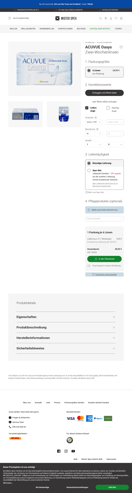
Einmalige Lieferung (102, 163)
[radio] (104, 72)
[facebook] (58, 451)
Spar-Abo (97, 170)
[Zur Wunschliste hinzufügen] (121, 47)
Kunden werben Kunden (98, 403)
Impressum (111, 459)
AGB (75, 459)
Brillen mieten (28, 29)
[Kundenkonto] (110, 18)
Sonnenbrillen (47, 29)
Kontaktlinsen (65, 29)
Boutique (81, 29)
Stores (118, 29)
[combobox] (93, 122)
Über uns (27, 403)
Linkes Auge (93, 109)
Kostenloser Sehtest (100, 29)
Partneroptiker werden (74, 403)
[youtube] (73, 451)
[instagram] (66, 451)
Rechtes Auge (115, 109)
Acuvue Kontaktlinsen (104, 42)
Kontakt (38, 403)
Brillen (13, 29)
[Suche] (100, 18)
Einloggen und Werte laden (104, 93)
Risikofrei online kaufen (106, 274)
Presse (57, 403)
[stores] (105, 18)
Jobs (48, 403)
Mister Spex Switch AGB (91, 459)
